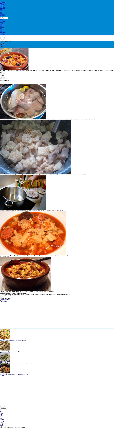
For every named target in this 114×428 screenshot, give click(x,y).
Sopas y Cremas (2, 14)
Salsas (1, 29)
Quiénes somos (2, 422)
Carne (1, 3)
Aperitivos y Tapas (2, 1)
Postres (1, 13)
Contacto (1, 426)
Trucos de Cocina (2, 15)
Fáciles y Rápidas (2, 6)
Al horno (1, 22)
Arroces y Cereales (2, 2)
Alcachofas (1, 413)
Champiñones (2, 419)
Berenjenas (1, 417)
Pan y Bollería (2, 31)
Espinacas (1, 417)
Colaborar (1, 424)
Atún (0, 416)
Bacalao (1, 415)
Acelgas (1, 412)
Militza (2, 45)
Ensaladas (1, 19)
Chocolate (1, 412)
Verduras (1, 30)
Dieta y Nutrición (2, 5)
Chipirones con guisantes (3, 301)
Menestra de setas (2, 300)
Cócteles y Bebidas (2, 4)
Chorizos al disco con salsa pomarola (5, 299)
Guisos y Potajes (2, 7)
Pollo (0, 410)
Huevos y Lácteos (2, 8)
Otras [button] (1, 25)
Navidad (1, 10)
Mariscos (1, 9)
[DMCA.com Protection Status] (22, 427)
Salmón (1, 418)
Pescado (1, 12)
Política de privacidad (3, 423)
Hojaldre (1, 414)
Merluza (1, 411)
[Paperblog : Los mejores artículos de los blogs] (2, 421)
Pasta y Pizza (2, 11)
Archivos (1, 425)
